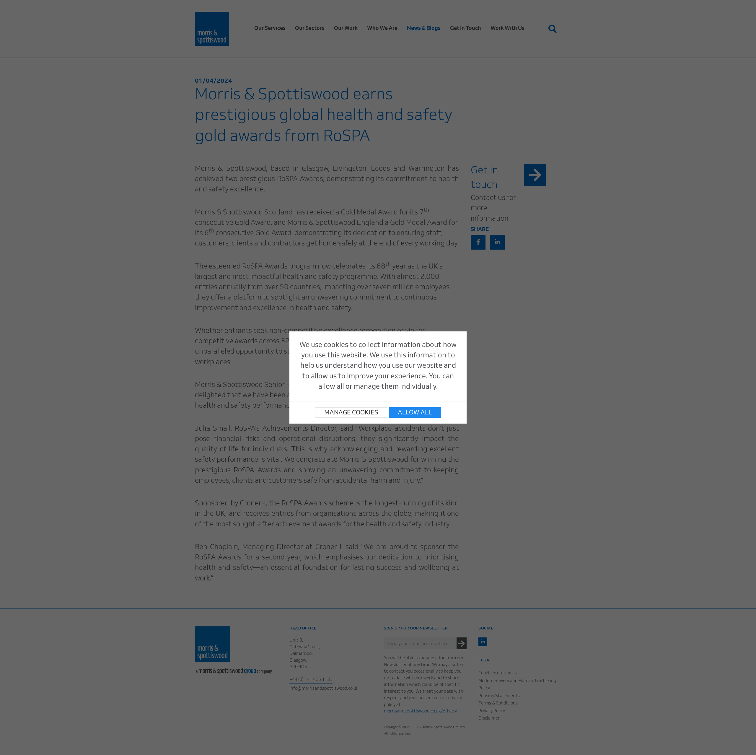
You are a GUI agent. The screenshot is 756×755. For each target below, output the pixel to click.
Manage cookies (351, 413)
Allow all (415, 413)
